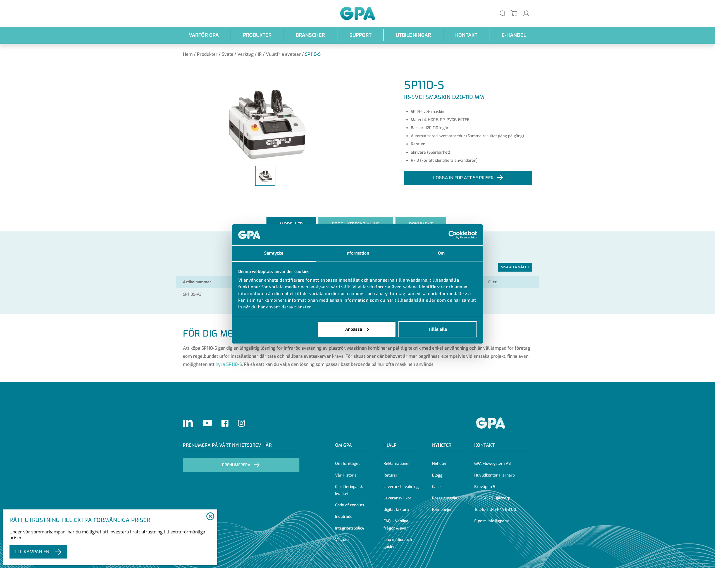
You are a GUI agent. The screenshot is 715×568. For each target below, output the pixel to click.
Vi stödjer (343, 539)
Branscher (310, 35)
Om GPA (343, 445)
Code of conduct (349, 505)
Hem (188, 54)
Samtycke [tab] (273, 253)
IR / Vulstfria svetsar (279, 54)
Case (436, 486)
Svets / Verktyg (238, 54)
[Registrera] (514, 13)
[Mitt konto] (526, 13)
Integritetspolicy (349, 528)
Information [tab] (357, 253)
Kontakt (466, 35)
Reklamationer (396, 463)
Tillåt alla (437, 329)
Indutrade (343, 516)
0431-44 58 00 (503, 509)
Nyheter (439, 463)
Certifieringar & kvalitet (349, 490)
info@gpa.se (498, 521)
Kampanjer (442, 509)
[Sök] (502, 13)
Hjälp (390, 445)
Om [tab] (441, 253)
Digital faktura (396, 509)
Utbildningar (413, 35)
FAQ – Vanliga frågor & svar (395, 524)
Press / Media (444, 498)
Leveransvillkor (397, 498)
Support (360, 35)
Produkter (257, 35)
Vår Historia (346, 475)
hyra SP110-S (229, 364)
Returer (390, 475)
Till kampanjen (31, 552)
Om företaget (347, 463)
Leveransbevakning (401, 486)
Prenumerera (236, 465)
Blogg (437, 475)
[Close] (210, 516)
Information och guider (397, 543)
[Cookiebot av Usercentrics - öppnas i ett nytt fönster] (452, 235)
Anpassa (353, 329)
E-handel (514, 35)
